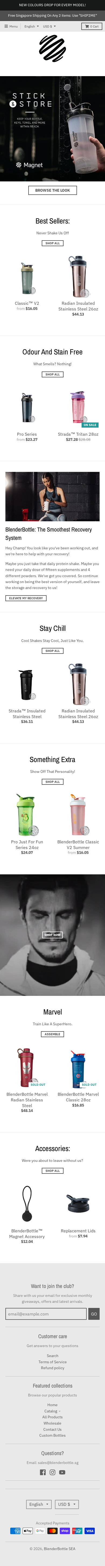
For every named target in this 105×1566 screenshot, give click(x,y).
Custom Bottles (52, 1435)
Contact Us (52, 1429)
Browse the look (52, 190)
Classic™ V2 (27, 303)
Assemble (52, 1034)
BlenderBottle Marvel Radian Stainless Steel (27, 1099)
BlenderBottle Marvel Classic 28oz (78, 1096)
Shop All (53, 243)
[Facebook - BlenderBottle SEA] (43, 1472)
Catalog (50, 1411)
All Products (52, 1417)
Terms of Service (52, 1361)
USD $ (47, 26)
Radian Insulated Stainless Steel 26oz (78, 306)
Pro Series (27, 434)
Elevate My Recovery (26, 598)
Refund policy (52, 1367)
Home (52, 1404)
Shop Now (52, 935)
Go (94, 1314)
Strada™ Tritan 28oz (78, 434)
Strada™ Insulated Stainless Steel (27, 713)
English (29, 26)
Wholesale (52, 1423)
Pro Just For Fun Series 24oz (27, 844)
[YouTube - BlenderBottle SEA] (62, 1472)
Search (52, 1355)
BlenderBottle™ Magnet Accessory (27, 1233)
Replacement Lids (78, 1230)
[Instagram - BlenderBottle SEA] (52, 1472)
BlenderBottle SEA (59, 1548)
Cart (94, 26)
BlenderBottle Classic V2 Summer (78, 844)
